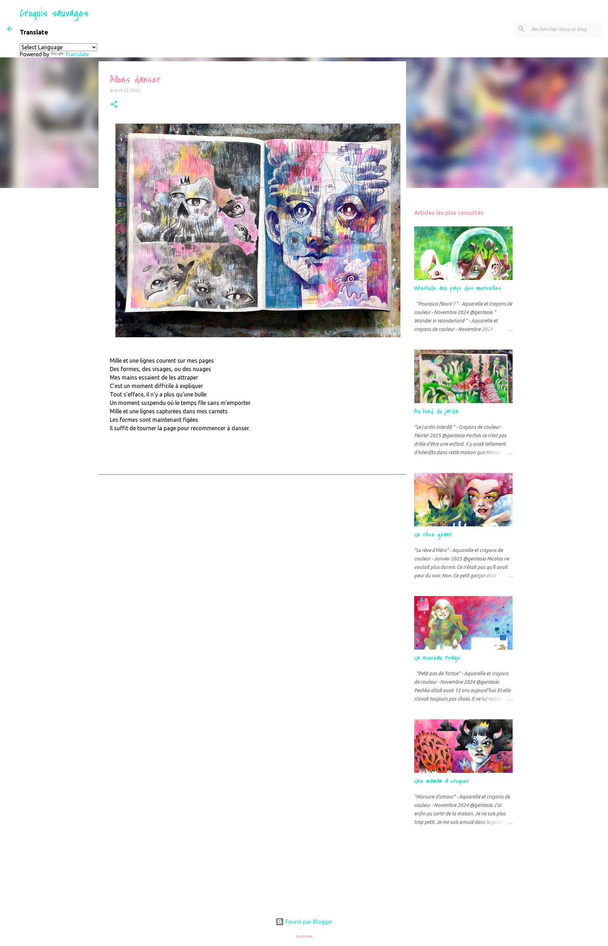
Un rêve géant (433, 534)
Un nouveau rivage (437, 658)
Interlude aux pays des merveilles (457, 288)
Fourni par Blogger (308, 922)
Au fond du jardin (436, 411)
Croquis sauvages (54, 13)
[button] (114, 104)
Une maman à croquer (441, 781)
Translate (77, 54)
